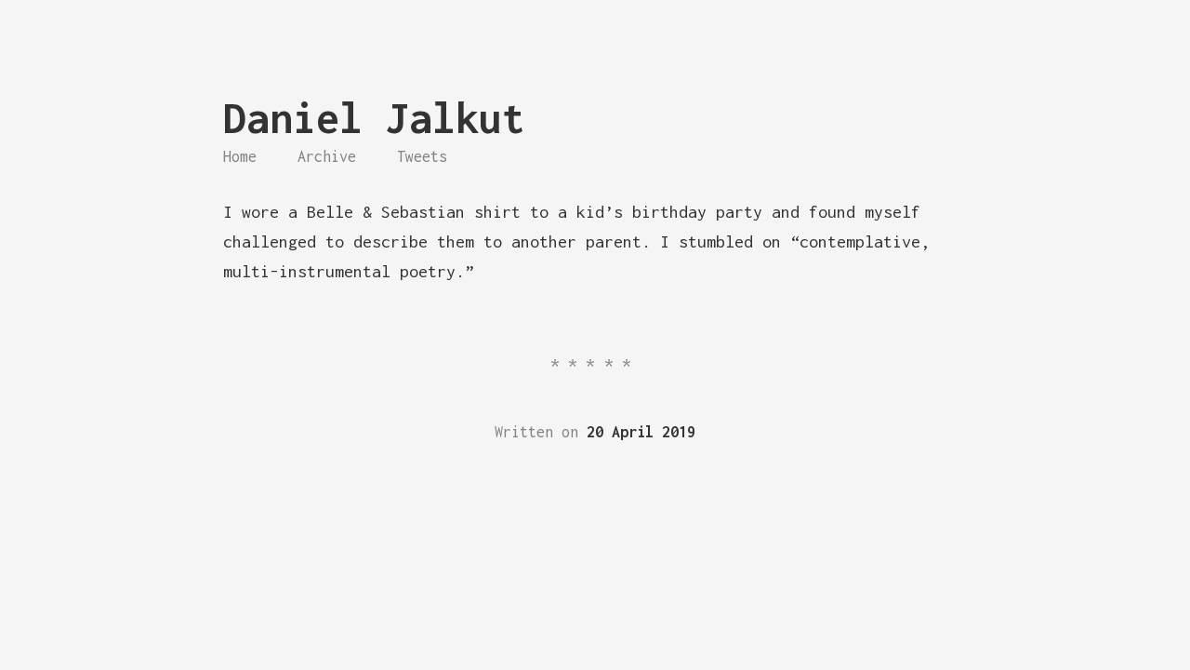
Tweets (422, 156)
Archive (327, 156)
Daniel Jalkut (374, 117)
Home (240, 156)
